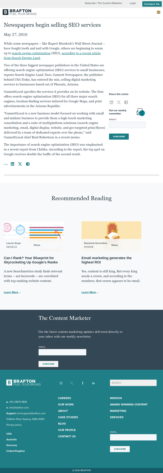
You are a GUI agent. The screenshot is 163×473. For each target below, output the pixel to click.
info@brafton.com (19, 407)
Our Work (66, 404)
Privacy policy (14, 425)
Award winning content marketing (129, 407)
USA (9, 434)
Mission (116, 398)
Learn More (11, 292)
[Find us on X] (72, 383)
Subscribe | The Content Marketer (103, 3)
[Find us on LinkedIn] (93, 383)
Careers (64, 398)
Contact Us (152, 4)
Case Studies (68, 417)
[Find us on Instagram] (61, 383)
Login (133, 3)
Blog (62, 424)
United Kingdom (15, 451)
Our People (67, 430)
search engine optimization (31, 53)
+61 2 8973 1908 (18, 402)
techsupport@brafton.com (31, 413)
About (63, 411)
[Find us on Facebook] (82, 383)
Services (117, 417)
